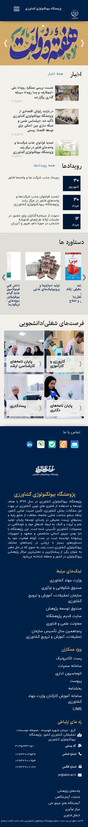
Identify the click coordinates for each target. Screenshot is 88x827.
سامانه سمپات (70, 666)
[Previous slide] (80, 47)
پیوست (76, 681)
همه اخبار (55, 73)
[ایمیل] (74, 444)
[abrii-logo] (72, 19)
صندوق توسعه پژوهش (64, 608)
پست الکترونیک (69, 658)
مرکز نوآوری (72, 809)
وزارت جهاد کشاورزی (66, 580)
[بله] (52, 444)
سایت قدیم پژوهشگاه (64, 616)
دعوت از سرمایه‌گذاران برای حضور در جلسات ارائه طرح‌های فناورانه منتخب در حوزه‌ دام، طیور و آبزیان (33, 219)
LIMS (77, 709)
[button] (43, 26)
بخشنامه (75, 688)
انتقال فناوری (72, 815)
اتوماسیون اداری (68, 673)
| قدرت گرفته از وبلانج (10, 820)
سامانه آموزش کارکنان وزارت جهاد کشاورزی (55, 698)
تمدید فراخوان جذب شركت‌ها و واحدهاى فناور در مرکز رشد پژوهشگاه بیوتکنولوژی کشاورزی (36, 200)
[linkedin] (29, 444)
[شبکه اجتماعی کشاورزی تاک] (40, 444)
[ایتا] (63, 444)
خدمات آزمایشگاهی (67, 797)
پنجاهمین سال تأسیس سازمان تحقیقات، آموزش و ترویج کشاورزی (54, 634)
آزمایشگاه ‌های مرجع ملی (64, 803)
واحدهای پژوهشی (68, 791)
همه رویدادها (44, 165)
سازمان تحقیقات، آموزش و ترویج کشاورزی (55, 598)
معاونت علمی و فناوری (64, 623)
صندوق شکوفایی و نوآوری (62, 588)
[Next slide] (7, 47)
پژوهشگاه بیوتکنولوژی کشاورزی (45, 495)
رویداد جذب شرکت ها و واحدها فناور (33, 177)
